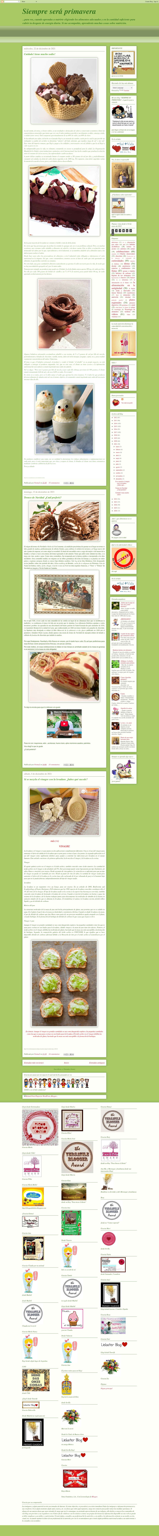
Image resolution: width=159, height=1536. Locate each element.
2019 (115, 438)
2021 (115, 444)
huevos (123, 277)
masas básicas (117, 292)
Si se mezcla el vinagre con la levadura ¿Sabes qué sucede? (56, 779)
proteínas (125, 305)
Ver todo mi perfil (126, 403)
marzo (118, 452)
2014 (115, 423)
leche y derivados (123, 290)
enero (118, 447)
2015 (115, 426)
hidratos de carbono (123, 273)
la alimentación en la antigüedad (123, 285)
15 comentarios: (54, 483)
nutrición (115, 297)
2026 (115, 511)
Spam (126, 307)
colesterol (128, 258)
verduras (127, 311)
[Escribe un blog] (67, 483)
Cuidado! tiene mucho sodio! (39, 54)
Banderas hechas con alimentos (122, 650)
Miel (117, 295)
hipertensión (115, 278)
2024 (115, 505)
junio (117, 461)
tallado (133, 307)
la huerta (132, 288)
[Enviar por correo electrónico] (65, 483)
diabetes (116, 264)
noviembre (119, 476)
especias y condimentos (121, 268)
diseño (114, 266)
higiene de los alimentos (121, 275)
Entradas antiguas (97, 1062)
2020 (115, 441)
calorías (123, 248)
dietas (127, 263)
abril (117, 455)
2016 (115, 429)
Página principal (106, 1388)
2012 (115, 417)
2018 (115, 435)
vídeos (115, 314)
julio (117, 464)
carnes (132, 248)
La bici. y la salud (126, 723)
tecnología (117, 309)
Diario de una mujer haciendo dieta (127, 738)
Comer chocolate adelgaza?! (126, 678)
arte (124, 244)
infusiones (125, 280)
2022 (115, 499)
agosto (118, 467)
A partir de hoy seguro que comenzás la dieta (127, 634)
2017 (115, 432)
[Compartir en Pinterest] (73, 483)
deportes (132, 261)
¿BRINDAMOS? (126, 619)
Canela (123, 694)
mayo (118, 458)
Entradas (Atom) (69, 1069)
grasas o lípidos (129, 271)
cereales (114, 254)
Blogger (94, 1496)
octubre (118, 473)
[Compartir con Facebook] (71, 483)
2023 (115, 502)
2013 (115, 420)
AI (123, 242)
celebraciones (122, 251)
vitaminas (114, 317)
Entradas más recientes (34, 1062)
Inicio (66, 1062)
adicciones (115, 242)
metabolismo (131, 293)
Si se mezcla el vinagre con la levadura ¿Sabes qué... (122, 483)
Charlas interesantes (127, 253)
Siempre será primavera (59, 11)
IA (117, 280)
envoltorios (126, 266)
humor (132, 277)
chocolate (119, 256)
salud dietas (118, 307)
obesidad (127, 297)
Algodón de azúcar (126, 708)
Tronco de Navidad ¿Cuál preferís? (42, 497)
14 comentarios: (54, 1054)
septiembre (119, 470)
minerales (126, 295)
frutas (114, 270)
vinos (128, 314)
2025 (115, 508)
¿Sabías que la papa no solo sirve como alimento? (127, 604)
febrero (118, 449)
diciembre (119, 479)
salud (133, 305)
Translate (126, 90)
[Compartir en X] (69, 483)
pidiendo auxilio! (117, 300)
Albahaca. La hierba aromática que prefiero (127, 662)
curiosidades (118, 260)
